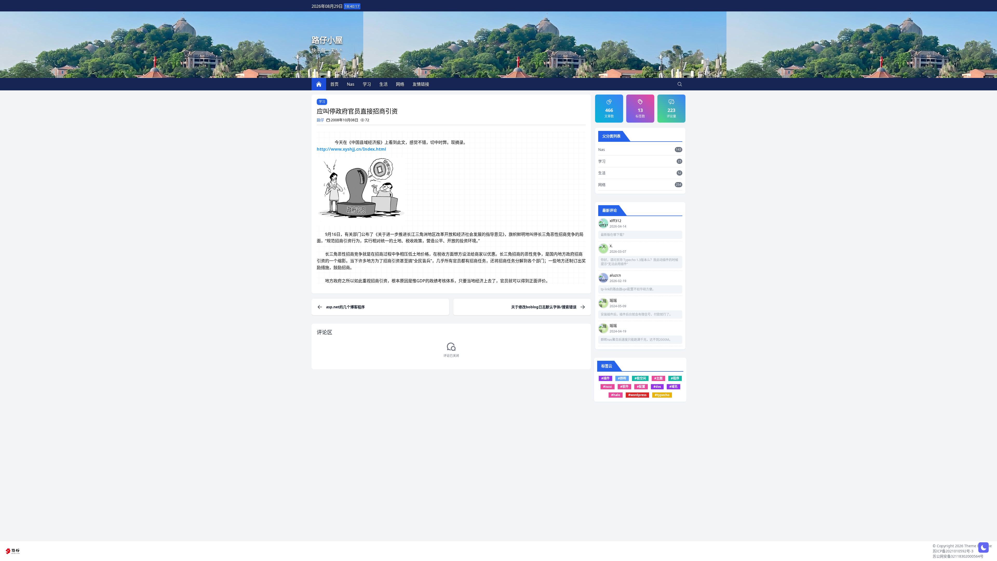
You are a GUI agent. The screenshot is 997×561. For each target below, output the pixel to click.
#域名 (673, 386)
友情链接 (421, 84)
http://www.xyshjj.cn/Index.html (351, 149)
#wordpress (637, 395)
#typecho (662, 395)
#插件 (605, 378)
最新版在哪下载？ (613, 235)
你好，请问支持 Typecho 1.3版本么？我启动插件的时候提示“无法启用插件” (639, 262)
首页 (334, 84)
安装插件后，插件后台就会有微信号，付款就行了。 (636, 314)
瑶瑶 (613, 300)
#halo (615, 395)
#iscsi (607, 386)
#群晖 (622, 378)
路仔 (320, 119)
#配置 (641, 386)
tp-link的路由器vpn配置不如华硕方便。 (628, 289)
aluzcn (615, 275)
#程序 (675, 378)
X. (611, 245)
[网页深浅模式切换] (983, 547)
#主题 (658, 378)
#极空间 (640, 378)
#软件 (624, 386)
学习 (322, 101)
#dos (657, 386)
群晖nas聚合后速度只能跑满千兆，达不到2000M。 (636, 340)
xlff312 (615, 220)
